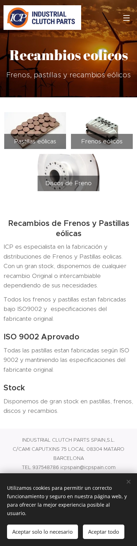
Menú (126, 18)
